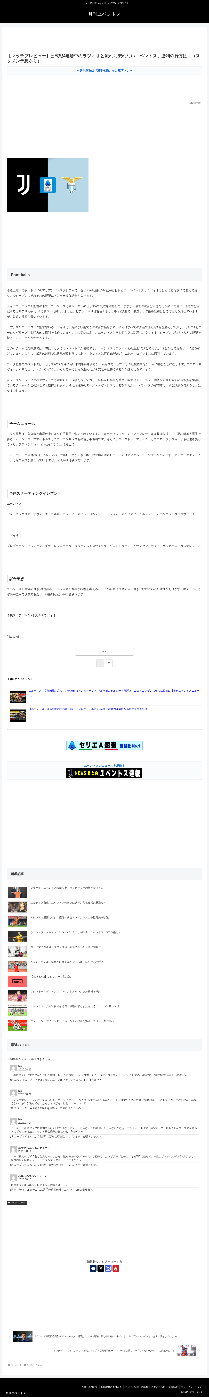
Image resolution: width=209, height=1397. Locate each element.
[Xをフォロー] (100, 1268)
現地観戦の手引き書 (111, 1387)
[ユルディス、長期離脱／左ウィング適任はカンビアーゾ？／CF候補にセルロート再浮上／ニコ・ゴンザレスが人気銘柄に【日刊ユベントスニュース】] (18, 696)
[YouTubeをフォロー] (116, 1268)
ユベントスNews (18, 1203)
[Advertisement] (104, 40)
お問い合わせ (158, 1387)
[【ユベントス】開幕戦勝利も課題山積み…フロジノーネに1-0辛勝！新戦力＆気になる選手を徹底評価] (18, 715)
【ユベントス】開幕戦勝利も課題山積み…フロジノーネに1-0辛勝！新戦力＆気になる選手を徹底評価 (88, 708)
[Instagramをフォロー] (108, 1268)
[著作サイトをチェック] (93, 1268)
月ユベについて (90, 1387)
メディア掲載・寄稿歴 (136, 1387)
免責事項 (173, 1387)
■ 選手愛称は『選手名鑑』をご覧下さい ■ (104, 70)
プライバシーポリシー (192, 1387)
